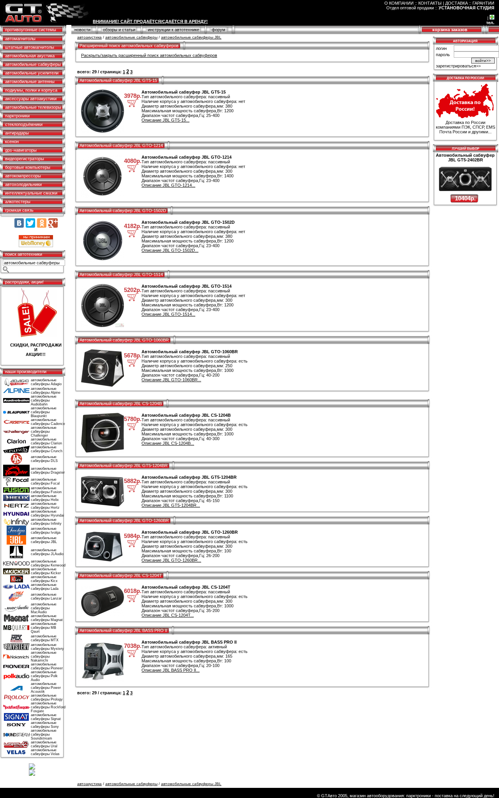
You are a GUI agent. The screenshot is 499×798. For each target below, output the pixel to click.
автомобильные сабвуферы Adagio (46, 382)
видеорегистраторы (24, 158)
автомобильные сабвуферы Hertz (45, 506)
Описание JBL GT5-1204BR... (171, 505)
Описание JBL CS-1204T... (168, 615)
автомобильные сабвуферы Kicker (46, 571)
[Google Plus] (53, 223)
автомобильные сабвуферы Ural (44, 744)
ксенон (12, 141)
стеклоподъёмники (23, 124)
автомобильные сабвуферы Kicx (44, 579)
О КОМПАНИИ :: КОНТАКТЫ (413, 3)
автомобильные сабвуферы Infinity (46, 522)
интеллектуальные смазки (31, 193)
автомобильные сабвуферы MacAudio (44, 608)
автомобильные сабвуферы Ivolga (45, 530)
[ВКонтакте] (19, 223)
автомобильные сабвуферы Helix (45, 498)
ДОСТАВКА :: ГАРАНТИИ (469, 3)
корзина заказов (449, 29)
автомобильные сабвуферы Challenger (44, 431)
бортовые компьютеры (27, 167)
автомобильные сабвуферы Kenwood (48, 563)
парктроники (17, 115)
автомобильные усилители (31, 73)
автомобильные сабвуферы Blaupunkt (44, 412)
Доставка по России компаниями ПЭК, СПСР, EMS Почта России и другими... (465, 127)
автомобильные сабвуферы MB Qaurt (44, 627)
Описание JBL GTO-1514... (168, 314)
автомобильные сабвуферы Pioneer (47, 666)
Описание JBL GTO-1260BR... (171, 560)
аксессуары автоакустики (31, 98)
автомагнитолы (20, 38)
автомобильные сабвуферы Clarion (46, 441)
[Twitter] (30, 223)
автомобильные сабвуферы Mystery (47, 647)
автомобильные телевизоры (33, 107)
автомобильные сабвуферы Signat (46, 717)
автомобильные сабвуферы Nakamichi (44, 656)
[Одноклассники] (41, 223)
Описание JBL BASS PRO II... (171, 670)
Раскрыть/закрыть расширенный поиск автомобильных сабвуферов (149, 55)
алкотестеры (17, 201)
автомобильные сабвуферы (33, 64)
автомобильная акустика (30, 55)
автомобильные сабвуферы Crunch (46, 449)
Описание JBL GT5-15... (165, 120)
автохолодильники (23, 184)
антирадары (17, 133)
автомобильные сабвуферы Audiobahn (44, 400)
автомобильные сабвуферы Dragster (48, 470)
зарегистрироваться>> (458, 66)
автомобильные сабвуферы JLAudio (47, 552)
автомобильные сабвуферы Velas (45, 752)
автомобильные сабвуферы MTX (44, 638)
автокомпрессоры (23, 175)
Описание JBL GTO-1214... (168, 185)
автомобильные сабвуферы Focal (45, 481)
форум (218, 29)
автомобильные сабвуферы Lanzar (46, 596)
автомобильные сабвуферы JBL (44, 540)
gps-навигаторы (21, 150)
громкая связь (19, 210)
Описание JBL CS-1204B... (168, 443)
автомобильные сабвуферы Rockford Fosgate (48, 707)
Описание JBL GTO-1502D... (170, 250)
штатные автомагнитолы (29, 47)
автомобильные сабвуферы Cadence (48, 422)
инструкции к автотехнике (173, 29)
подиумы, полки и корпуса (31, 90)
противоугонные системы (30, 29)
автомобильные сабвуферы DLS (44, 459)
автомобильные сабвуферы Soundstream (44, 734)
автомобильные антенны (30, 81)
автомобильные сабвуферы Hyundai (47, 513)
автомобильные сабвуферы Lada (44, 587)
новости (82, 29)
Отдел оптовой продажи (410, 7)
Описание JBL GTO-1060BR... (171, 379)
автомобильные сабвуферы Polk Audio (44, 676)
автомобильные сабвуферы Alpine (45, 391)
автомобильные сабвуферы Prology (47, 697)
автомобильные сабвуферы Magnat (47, 618)
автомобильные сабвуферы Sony (45, 725)
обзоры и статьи (119, 29)
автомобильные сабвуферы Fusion (46, 490)
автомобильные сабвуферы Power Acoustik (46, 688)
